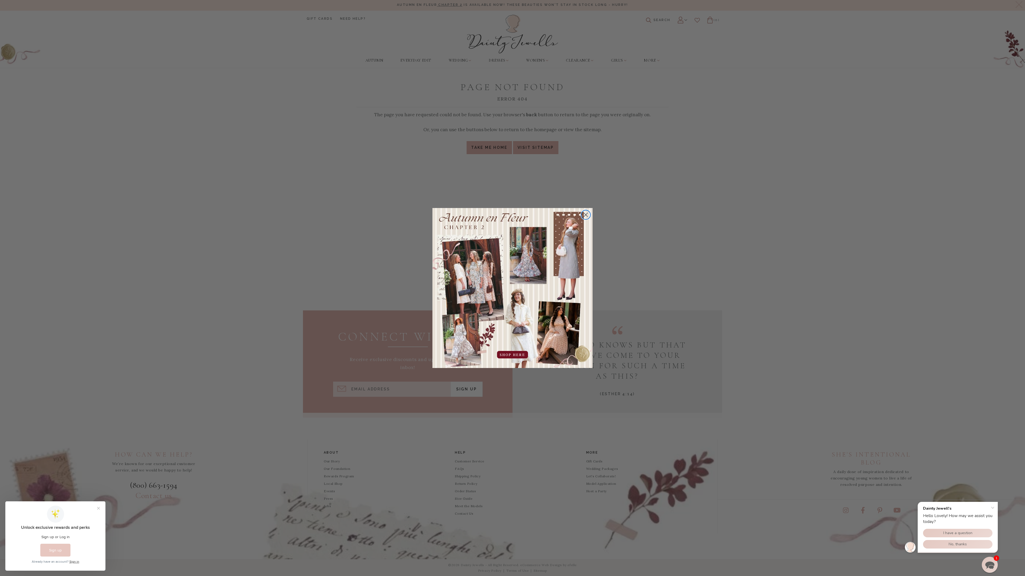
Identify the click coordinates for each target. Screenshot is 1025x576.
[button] (990, 565)
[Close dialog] (585, 214)
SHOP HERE (512, 354)
